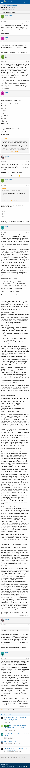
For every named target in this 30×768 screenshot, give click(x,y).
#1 (28, 21)
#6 (28, 185)
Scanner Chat (11, 721)
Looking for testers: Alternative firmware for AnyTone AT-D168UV (16, 726)
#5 (28, 161)
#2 (28, 43)
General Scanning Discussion (14, 751)
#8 (28, 625)
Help (24, 766)
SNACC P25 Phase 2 (10, 742)
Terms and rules (10, 766)
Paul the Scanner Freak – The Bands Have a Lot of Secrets (15, 718)
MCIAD (7, 156)
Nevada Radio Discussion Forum (14, 743)
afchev (5, 743)
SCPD (6, 226)
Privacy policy (18, 766)
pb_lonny (6, 721)
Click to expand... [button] (15, 151)
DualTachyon (7, 729)
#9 (28, 658)
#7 (28, 232)
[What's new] (28, 1)
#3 (28, 61)
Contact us (3, 766)
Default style (5, 764)
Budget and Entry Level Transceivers (18, 729)
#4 (28, 98)
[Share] (27, 21)
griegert (5, 737)
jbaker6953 (4, 9)
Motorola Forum (11, 737)
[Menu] (2, 2)
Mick (6, 37)
